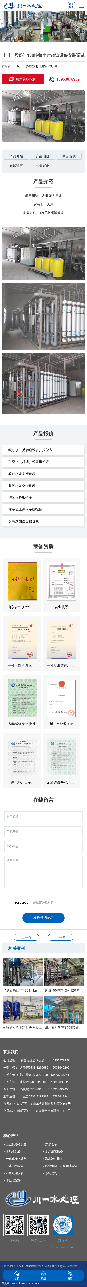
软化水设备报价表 (21, 473)
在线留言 (16, 165)
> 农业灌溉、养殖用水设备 (60, 1166)
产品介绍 (16, 156)
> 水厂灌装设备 (53, 1151)
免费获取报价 (26, 78)
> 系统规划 (50, 1173)
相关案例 (42, 165)
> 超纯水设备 (12, 1151)
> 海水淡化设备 (53, 1158)
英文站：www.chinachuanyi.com (20, 1283)
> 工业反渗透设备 (15, 1144)
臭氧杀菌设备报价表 (23, 521)
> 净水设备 (50, 1144)
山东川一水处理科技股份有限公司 (36, 66)
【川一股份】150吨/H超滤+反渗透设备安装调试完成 (61, 937)
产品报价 (42, 156)
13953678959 (68, 79)
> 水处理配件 (12, 1180)
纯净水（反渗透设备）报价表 (30, 449)
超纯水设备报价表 (21, 485)
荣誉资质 (69, 156)
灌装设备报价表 (20, 497)
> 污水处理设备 (13, 1173)
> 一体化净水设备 (15, 1158)
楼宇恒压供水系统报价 (25, 509)
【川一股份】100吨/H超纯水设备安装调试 (26, 937)
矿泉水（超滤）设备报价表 (28, 461)
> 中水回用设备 (13, 1166)
